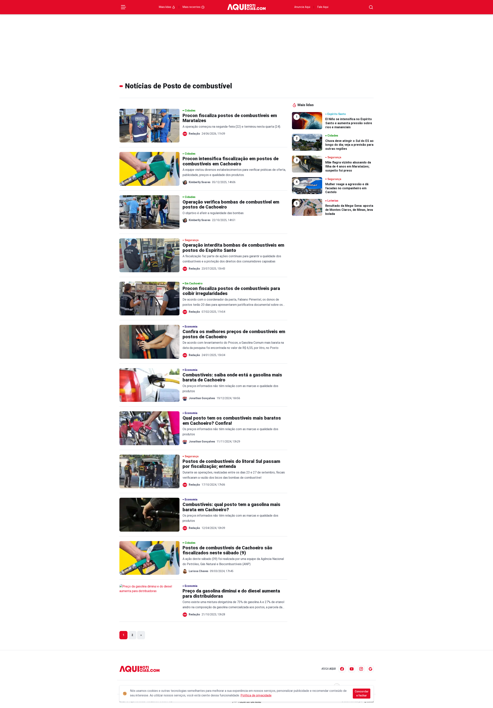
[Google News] (370, 669)
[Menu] (123, 7)
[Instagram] (361, 669)
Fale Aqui (322, 6)
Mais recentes (192, 6)
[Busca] (371, 7)
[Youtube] (351, 669)
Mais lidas (165, 6)
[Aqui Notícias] (246, 7)
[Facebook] (342, 669)
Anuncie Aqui (302, 6)
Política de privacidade (256, 695)
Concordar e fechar (362, 693)
